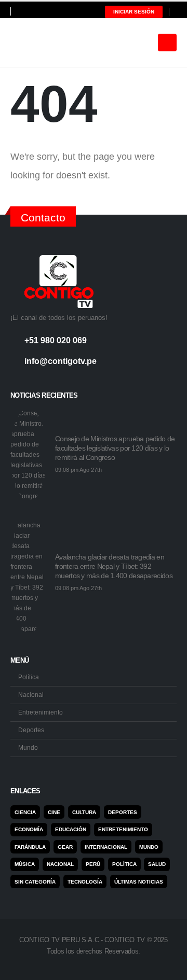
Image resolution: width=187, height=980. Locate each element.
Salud (157, 864)
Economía (29, 829)
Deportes (31, 729)
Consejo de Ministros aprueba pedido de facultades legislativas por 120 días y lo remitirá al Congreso (115, 448)
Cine (54, 812)
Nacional (31, 694)
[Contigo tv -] (36, 42)
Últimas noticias (138, 882)
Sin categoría (35, 882)
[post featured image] (28, 454)
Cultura (84, 812)
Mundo (28, 747)
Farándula (30, 847)
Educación (70, 829)
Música (25, 864)
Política (28, 677)
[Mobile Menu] (167, 42)
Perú (93, 864)
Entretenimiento (40, 712)
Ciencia (25, 812)
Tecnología (85, 882)
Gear (65, 847)
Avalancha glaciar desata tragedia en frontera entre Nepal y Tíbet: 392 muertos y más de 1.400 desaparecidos (113, 566)
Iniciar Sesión (133, 12)
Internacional (106, 847)
